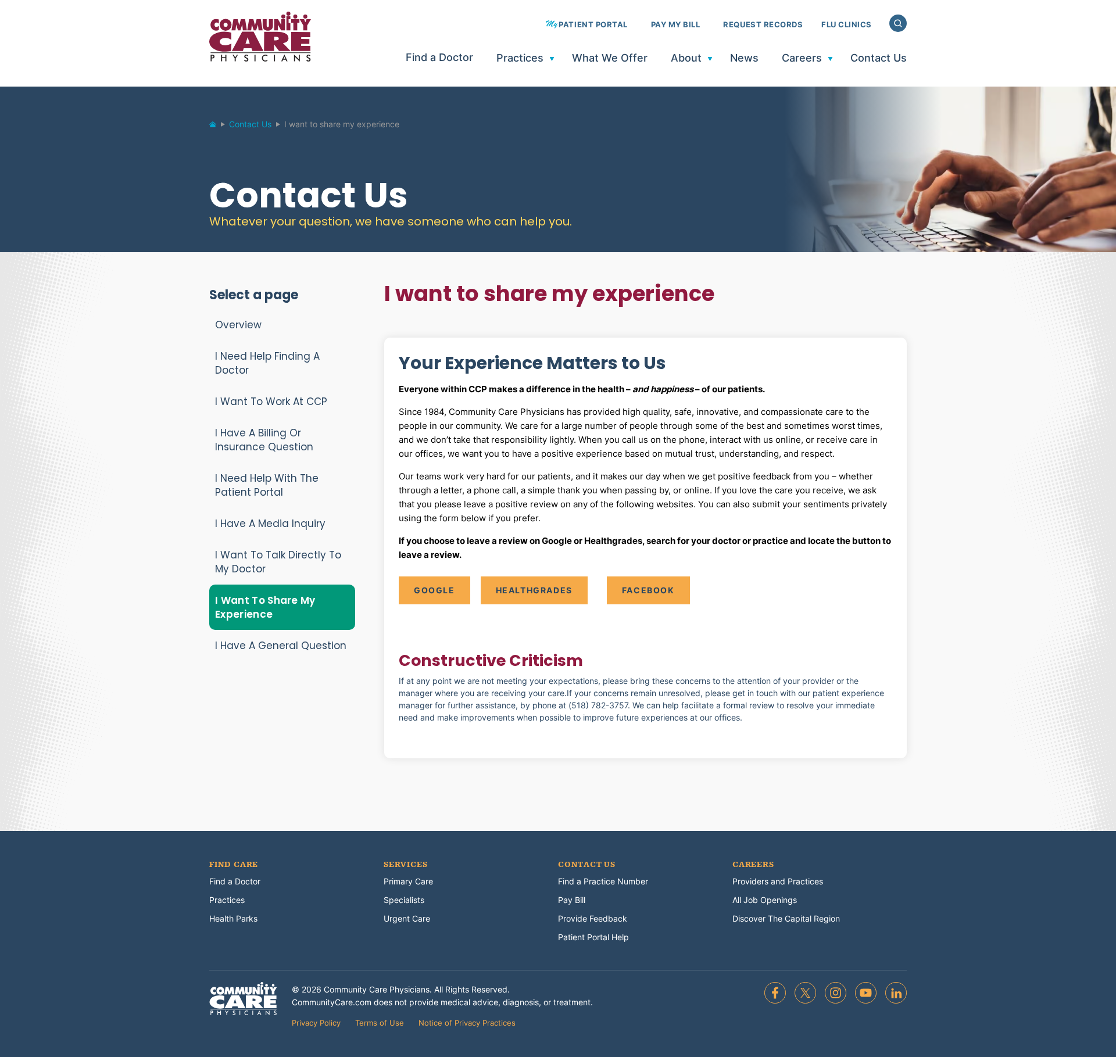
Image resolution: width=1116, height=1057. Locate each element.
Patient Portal (593, 24)
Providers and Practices (777, 881)
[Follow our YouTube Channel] (866, 993)
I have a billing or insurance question (264, 440)
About (686, 58)
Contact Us (878, 58)
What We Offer (610, 58)
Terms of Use (379, 1022)
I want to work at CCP (271, 402)
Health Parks (233, 918)
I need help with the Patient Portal (267, 485)
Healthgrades (534, 590)
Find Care (233, 864)
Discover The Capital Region (786, 918)
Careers (802, 58)
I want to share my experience (265, 607)
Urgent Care (407, 918)
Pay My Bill (675, 24)
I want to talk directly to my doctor (278, 562)
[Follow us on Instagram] (835, 993)
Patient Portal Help (593, 937)
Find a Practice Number (603, 881)
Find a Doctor (439, 57)
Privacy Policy (316, 1022)
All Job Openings (764, 900)
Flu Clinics (846, 24)
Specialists (404, 900)
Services (405, 864)
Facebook (648, 590)
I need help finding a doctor (267, 363)
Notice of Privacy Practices (467, 1022)
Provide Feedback (592, 918)
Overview (238, 325)
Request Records (763, 24)
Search (898, 23)
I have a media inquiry (270, 524)
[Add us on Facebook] (775, 993)
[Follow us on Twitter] (805, 993)
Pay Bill (571, 900)
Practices (519, 58)
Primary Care (408, 881)
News (744, 58)
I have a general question (280, 646)
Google (434, 590)
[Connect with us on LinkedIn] (896, 993)
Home (218, 127)
